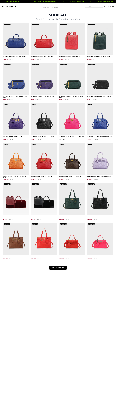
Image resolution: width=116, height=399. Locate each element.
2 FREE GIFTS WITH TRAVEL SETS (9, 1)
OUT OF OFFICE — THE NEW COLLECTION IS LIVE (41, 1)
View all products (58, 267)
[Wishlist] (111, 6)
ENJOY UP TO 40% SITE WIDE (73, 1)
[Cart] (113, 6)
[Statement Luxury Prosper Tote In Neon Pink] (72, 119)
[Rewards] (106, 6)
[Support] (108, 6)
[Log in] (104, 6)
